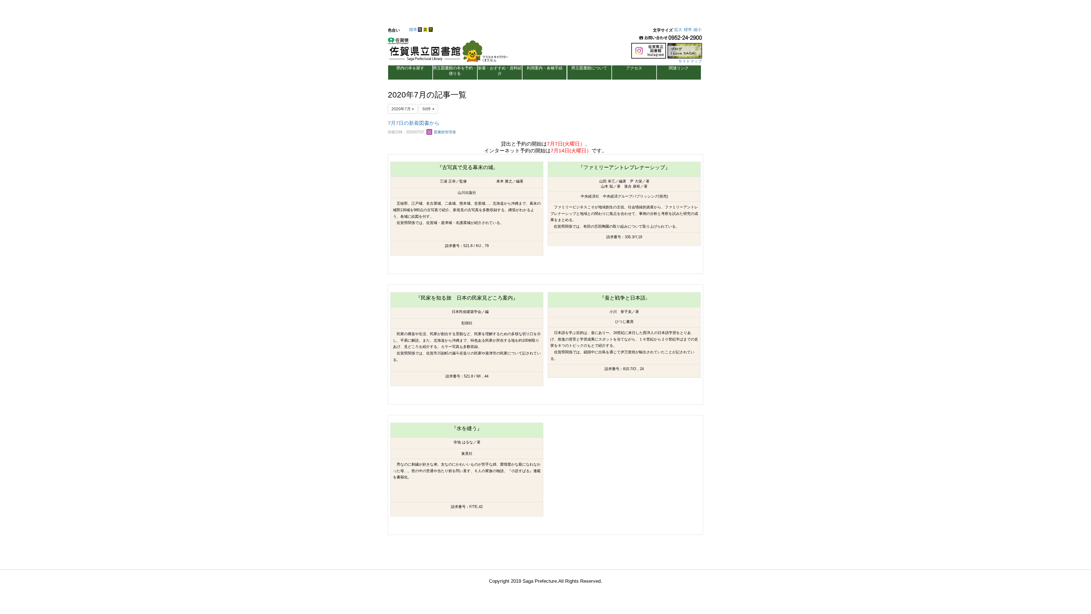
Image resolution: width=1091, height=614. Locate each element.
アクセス (634, 68)
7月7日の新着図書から (414, 123)
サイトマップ (690, 61)
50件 (427, 109)
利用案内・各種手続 (545, 68)
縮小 (697, 29)
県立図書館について (589, 68)
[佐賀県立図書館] (449, 51)
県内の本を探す (410, 68)
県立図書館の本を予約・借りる (455, 71)
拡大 (678, 29)
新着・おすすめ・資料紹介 (500, 71)
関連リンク (679, 68)
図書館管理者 (444, 132)
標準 (413, 29)
